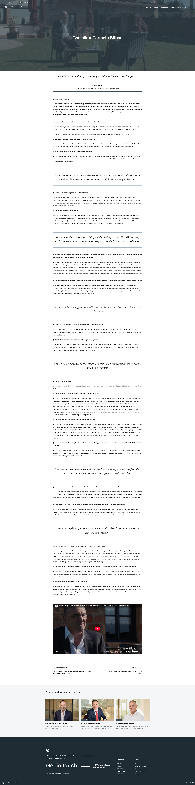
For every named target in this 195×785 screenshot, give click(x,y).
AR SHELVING (121, 774)
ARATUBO (120, 769)
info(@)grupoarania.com (28, 2)
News (172, 7)
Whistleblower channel (141, 769)
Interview (48, 719)
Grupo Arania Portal (140, 766)
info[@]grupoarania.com (101, 765)
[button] (164, 2)
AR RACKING (85, 719)
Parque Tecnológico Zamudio (47, 2)
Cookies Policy (65, 773)
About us (148, 7)
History (179, 7)
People (156, 7)
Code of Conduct (139, 771)
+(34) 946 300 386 (11, 2)
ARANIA (119, 764)
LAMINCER (120, 766)
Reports (137, 774)
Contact (186, 7)
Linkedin (186, 782)
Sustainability (164, 7)
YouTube (192, 782)
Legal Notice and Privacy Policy (53, 773)
